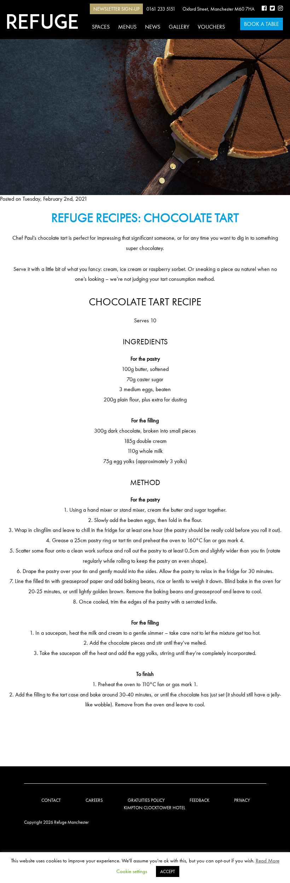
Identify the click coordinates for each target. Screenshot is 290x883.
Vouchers (211, 26)
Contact (51, 800)
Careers (94, 800)
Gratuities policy (146, 800)
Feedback (199, 800)
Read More (267, 860)
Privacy (242, 800)
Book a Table (261, 24)
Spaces (101, 26)
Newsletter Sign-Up (116, 9)
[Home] (42, 21)
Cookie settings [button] (131, 871)
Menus (127, 26)
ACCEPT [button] (167, 871)
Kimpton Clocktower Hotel (154, 808)
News (152, 26)
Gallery (179, 26)
